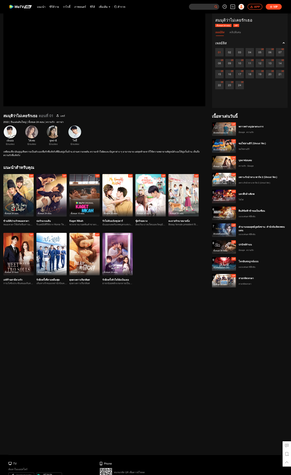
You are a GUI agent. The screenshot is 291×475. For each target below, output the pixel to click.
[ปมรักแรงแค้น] (51, 195)
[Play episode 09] (229, 63)
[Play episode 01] (219, 52)
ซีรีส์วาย (54, 7)
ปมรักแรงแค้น (43, 220)
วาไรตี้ (66, 7)
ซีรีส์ (92, 7)
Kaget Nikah (76, 220)
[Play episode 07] (280, 52)
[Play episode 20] (270, 74)
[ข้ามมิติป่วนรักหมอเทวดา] (18, 195)
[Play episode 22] (219, 85)
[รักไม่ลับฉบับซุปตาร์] (117, 195)
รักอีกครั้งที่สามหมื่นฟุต (48, 279)
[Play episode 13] (270, 63)
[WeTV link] (20, 6)
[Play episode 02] (229, 52)
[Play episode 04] (250, 52)
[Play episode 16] (229, 74)
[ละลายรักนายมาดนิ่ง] (183, 195)
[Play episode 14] (280, 63)
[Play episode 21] (280, 74)
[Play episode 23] (229, 85)
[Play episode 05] (260, 52)
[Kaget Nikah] (84, 195)
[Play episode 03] (239, 52)
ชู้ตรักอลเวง (141, 220)
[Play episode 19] (260, 74)
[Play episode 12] (260, 63)
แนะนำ (41, 7)
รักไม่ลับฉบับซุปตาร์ (112, 220)
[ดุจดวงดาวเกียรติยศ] (84, 254)
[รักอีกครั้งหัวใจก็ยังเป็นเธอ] (117, 254)
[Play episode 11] (250, 63)
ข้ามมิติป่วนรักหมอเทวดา (16, 220)
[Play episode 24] (239, 85)
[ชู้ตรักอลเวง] (150, 195)
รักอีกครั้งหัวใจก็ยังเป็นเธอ (115, 279)
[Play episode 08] (219, 63)
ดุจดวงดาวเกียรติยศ (79, 279)
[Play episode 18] (250, 74)
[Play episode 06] (270, 52)
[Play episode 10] (239, 63)
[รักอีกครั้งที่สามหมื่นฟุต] (51, 254)
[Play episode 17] (239, 74)
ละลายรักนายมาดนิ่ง (179, 220)
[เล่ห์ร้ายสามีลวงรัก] (18, 254)
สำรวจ (121, 7)
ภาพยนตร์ (80, 7)
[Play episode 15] (219, 74)
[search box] (216, 7)
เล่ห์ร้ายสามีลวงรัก (12, 279)
